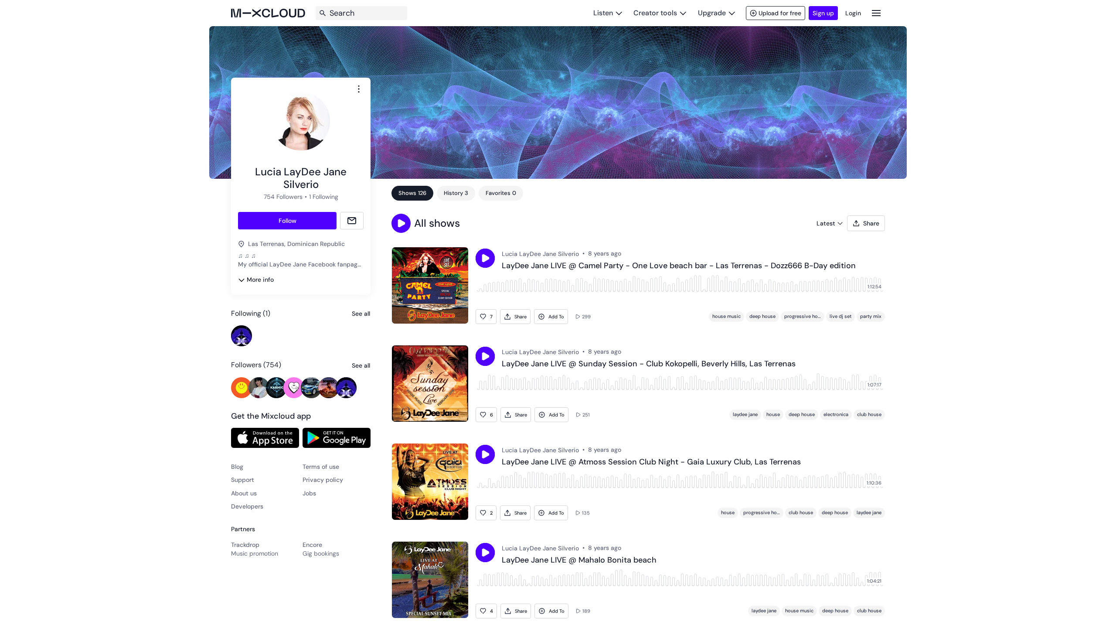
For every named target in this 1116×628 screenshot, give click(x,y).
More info (260, 279)
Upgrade (712, 12)
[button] (401, 223)
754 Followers (283, 197)
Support (242, 480)
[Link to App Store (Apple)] (265, 438)
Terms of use (321, 467)
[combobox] (359, 89)
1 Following (323, 197)
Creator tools (655, 12)
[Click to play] (485, 258)
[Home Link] (268, 13)
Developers (247, 506)
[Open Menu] (876, 13)
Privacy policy (323, 480)
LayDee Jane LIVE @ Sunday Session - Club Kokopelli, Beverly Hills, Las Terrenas (649, 364)
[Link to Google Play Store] (337, 438)
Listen (603, 12)
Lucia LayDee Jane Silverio (540, 254)
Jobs (309, 493)
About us (244, 493)
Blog (237, 467)
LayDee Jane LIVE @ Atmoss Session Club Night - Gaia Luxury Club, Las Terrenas (651, 462)
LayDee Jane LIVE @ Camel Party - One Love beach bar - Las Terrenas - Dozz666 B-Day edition (679, 266)
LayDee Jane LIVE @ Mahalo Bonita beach (579, 560)
